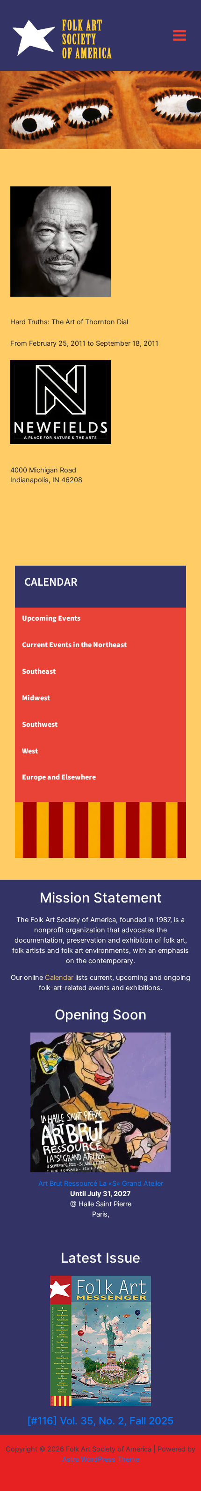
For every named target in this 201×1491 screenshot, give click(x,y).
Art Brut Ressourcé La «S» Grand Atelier (100, 1183)
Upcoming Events (51, 618)
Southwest (39, 724)
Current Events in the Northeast (74, 645)
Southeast (39, 671)
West (30, 751)
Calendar (59, 977)
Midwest (36, 698)
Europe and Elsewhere (59, 777)
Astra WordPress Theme (100, 1459)
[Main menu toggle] (179, 35)
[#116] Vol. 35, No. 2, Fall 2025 (100, 1421)
